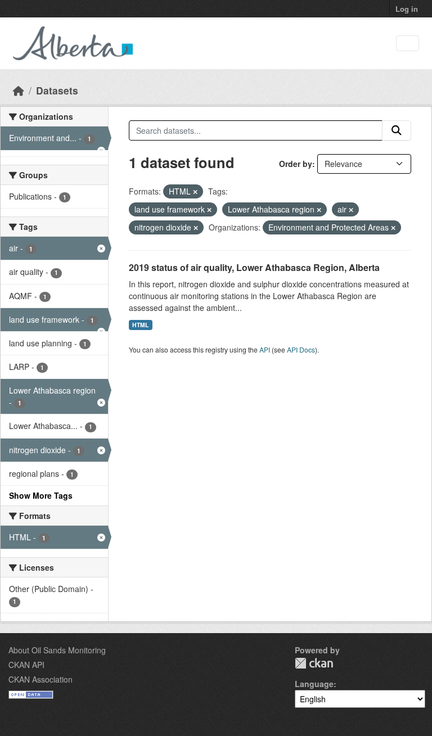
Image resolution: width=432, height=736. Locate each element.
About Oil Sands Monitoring (57, 650)
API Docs (301, 349)
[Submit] (396, 130)
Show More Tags (41, 495)
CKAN (314, 663)
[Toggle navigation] (407, 43)
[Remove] (195, 191)
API (264, 349)
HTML (140, 324)
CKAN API (26, 664)
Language (314, 683)
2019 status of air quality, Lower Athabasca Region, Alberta (254, 267)
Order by (295, 163)
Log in (406, 8)
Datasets (57, 90)
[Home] (18, 90)
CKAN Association (40, 679)
